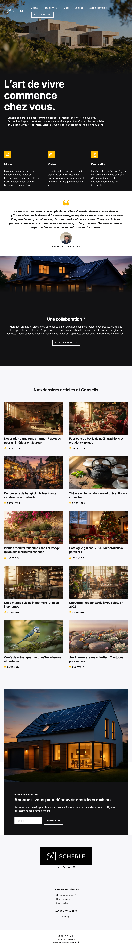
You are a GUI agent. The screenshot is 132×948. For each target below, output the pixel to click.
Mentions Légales (66, 939)
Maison (35, 8)
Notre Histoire (98, 8)
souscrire (53, 820)
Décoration (52, 8)
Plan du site (62, 903)
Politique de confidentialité (66, 942)
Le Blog (79, 8)
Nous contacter (63, 899)
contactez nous (66, 342)
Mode (67, 8)
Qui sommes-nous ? (66, 895)
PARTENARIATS (42, 15)
